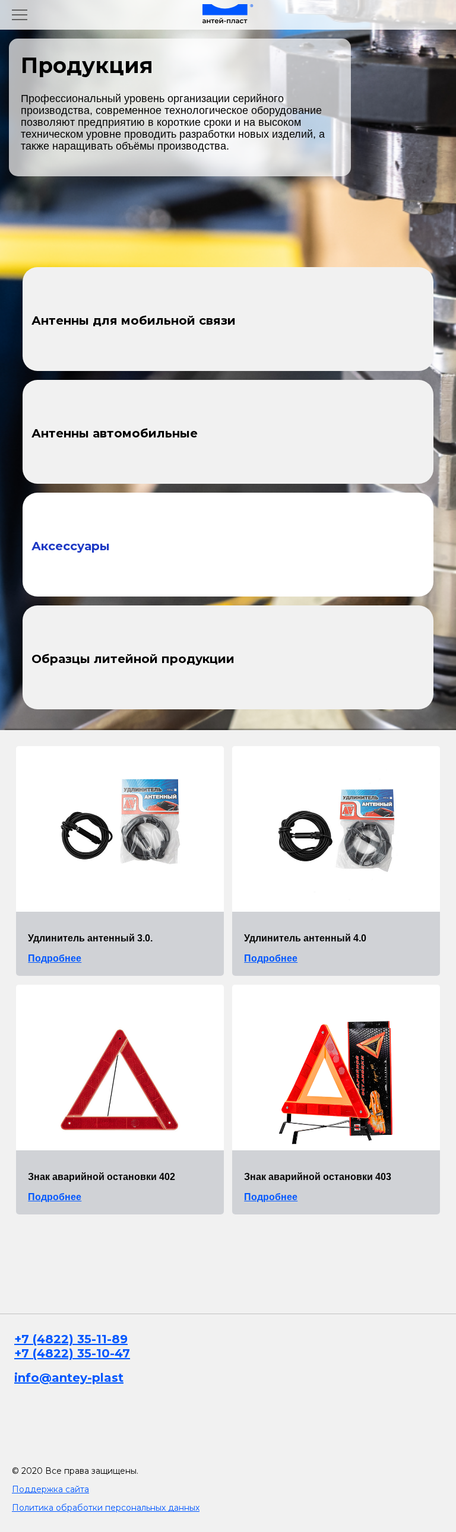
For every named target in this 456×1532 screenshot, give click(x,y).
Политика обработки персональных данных (106, 1507)
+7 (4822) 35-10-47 (72, 1353)
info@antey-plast (69, 1378)
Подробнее (54, 958)
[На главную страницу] (228, 15)
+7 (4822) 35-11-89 (71, 1339)
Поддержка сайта (50, 1489)
